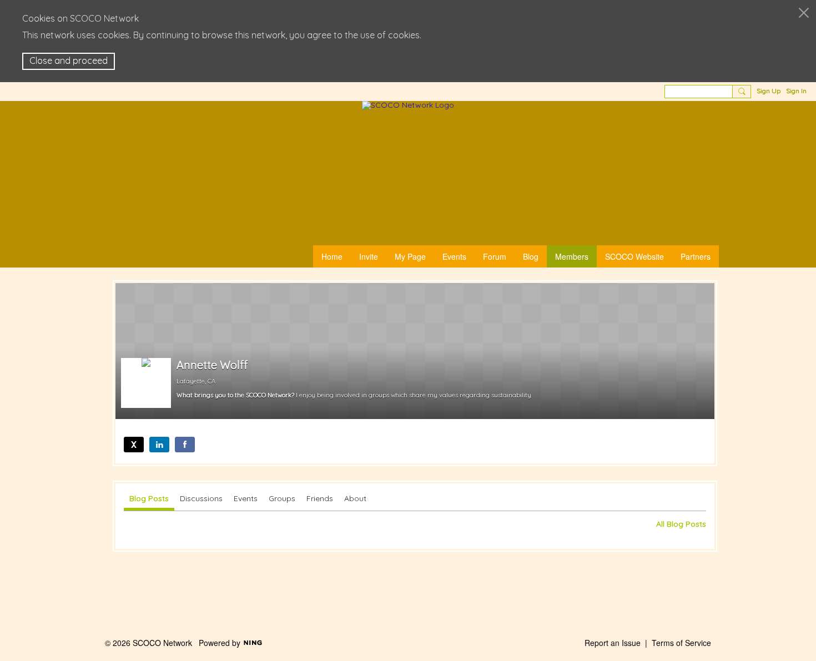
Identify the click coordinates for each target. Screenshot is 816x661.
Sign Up (768, 91)
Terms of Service (681, 642)
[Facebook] (185, 444)
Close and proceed (68, 60)
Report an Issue (613, 642)
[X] (134, 444)
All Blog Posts (681, 524)
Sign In (796, 91)
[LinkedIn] (159, 444)
